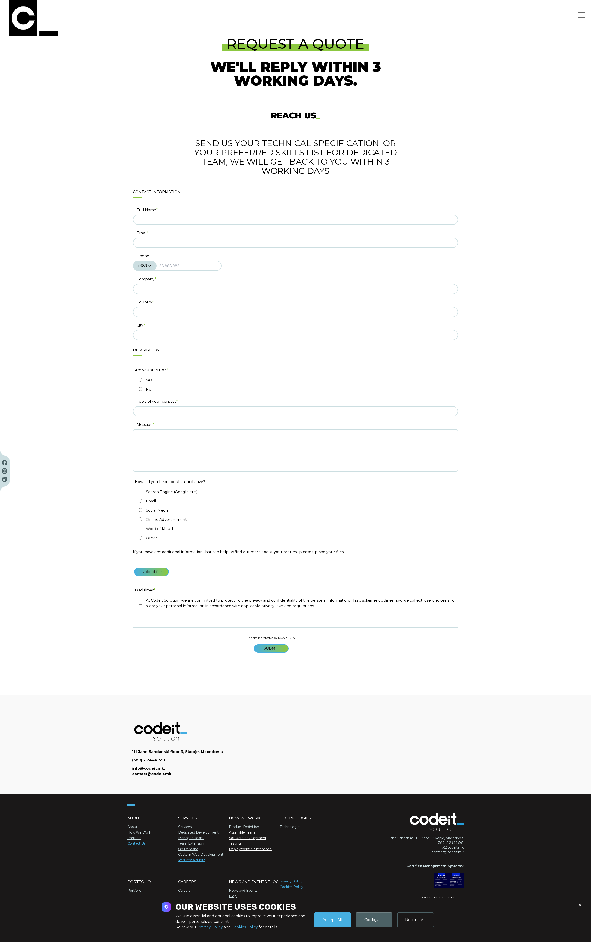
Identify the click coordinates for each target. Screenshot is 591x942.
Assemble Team (242, 832)
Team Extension (191, 843)
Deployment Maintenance (250, 849)
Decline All (415, 920)
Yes (149, 380)
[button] (581, 14)
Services (185, 827)
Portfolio (134, 890)
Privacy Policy (291, 881)
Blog (233, 896)
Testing (235, 843)
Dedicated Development (198, 832)
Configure (374, 920)
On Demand (188, 849)
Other (151, 538)
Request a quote (191, 860)
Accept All (332, 920)
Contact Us (136, 843)
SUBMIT (271, 648)
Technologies (290, 827)
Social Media (157, 510)
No (148, 389)
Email (142, 233)
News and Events (243, 890)
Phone (143, 256)
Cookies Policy (291, 887)
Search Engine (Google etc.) (172, 492)
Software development (247, 838)
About (132, 827)
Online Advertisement (166, 519)
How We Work (139, 832)
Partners (134, 838)
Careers (184, 890)
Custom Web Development (200, 854)
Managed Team (191, 838)
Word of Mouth (160, 529)
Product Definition (244, 827)
